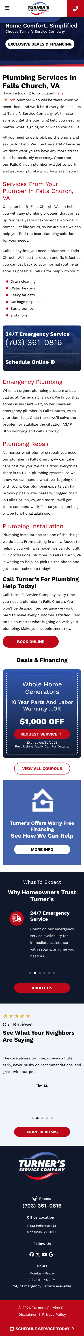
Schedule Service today (42, 1328)
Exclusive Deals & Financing (40, 44)
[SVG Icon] (38, 1254)
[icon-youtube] (44, 1254)
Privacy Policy (54, 1314)
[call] (75, 8)
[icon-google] (51, 1254)
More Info (42, 849)
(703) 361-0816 (42, 1206)
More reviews (42, 1132)
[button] (30, 973)
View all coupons (42, 768)
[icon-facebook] (31, 1254)
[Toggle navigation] (7, 8)
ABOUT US (42, 987)
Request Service (38, 734)
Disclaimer (27, 1314)
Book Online (30, 641)
